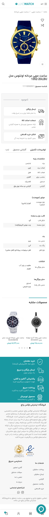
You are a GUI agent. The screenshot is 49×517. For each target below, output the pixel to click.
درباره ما (19, 482)
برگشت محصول (38, 484)
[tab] (38, 149)
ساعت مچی (36, 12)
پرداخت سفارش (38, 469)
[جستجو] (3, 4)
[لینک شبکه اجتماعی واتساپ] (18, 492)
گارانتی (41, 479)
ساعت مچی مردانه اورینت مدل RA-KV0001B (13, 339)
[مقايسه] (42, 25)
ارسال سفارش (39, 474)
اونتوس (28, 163)
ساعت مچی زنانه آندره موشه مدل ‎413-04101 (36, 339)
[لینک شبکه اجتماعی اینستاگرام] (23, 492)
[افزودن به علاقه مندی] (42, 20)
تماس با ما (18, 477)
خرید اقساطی (39, 489)
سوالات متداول (16, 472)
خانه (45, 12)
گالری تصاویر (17, 467)
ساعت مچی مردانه (21, 12)
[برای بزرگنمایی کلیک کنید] (42, 64)
